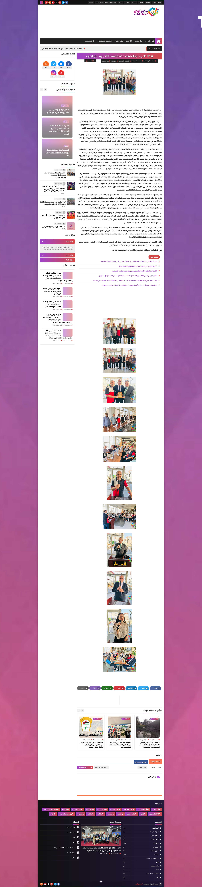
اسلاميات (89, 809)
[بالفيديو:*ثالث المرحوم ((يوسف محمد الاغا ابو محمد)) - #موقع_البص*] (71, 172)
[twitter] (63, 2)
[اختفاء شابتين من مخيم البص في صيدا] (71, 226)
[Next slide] (78, 710)
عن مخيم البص (157, 2)
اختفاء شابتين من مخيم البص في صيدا (54, 227)
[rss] (49, 2)
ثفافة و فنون (119, 41)
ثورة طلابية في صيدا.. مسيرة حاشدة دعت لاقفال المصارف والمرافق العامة (53, 204)
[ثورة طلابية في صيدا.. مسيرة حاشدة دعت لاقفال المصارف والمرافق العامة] (71, 201)
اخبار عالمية (101, 809)
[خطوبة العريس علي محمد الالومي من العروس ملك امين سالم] (67, 291)
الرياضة (64, 809)
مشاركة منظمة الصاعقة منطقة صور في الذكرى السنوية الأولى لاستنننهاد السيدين (59, 108)
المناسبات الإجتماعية (105, 41)
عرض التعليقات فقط (100, 767)
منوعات (79, 814)
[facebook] (66, 2)
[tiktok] (56, 2)
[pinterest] (53, 2)
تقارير (127, 41)
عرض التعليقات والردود (84, 767)
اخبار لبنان (114, 61)
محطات (110, 814)
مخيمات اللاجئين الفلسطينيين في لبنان (106, 2)
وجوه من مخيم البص (65, 814)
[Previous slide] (45, 89)
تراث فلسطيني (154, 814)
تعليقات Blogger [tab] (155, 761)
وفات (51, 814)
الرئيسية (148, 2)
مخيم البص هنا (71, 852)
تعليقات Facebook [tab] (140, 762)
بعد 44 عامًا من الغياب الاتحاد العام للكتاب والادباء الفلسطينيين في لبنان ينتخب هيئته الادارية (100, 48)
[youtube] (59, 2)
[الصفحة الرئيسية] (158, 41)
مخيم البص (138, 884)
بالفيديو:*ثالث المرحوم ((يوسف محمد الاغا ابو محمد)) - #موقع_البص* (55, 175)
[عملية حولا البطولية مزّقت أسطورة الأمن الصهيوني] (71, 215)
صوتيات (127, 2)
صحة (157, 869)
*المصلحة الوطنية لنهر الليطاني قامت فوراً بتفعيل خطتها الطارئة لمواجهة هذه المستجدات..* (150, 744)
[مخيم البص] (147, 12)
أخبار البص (155, 809)
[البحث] (41, 2)
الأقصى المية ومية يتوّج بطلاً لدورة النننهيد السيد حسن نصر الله (57, 131)
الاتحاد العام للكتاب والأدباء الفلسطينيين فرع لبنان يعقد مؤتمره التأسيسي (134, 271)
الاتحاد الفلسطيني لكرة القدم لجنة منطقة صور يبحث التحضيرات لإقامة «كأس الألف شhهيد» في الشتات (125, 280)
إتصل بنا (134, 2)
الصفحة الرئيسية (124, 61)
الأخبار (149, 41)
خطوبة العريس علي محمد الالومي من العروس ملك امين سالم (46, 48)
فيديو (120, 2)
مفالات (100, 814)
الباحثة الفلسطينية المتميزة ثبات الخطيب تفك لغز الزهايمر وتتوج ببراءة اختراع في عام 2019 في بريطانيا (54, 189)
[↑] (101, 881)
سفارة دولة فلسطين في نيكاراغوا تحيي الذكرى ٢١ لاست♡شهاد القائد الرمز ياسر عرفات (120, 744)
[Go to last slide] (82, 710)
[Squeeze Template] (160, 884)
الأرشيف (91, 2)
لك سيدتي (88, 41)
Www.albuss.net (115, 854)
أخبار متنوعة (105, 61)
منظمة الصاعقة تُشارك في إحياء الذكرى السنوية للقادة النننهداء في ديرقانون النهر (58, 152)
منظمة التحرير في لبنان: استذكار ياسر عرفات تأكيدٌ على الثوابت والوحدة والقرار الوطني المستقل (91, 744)
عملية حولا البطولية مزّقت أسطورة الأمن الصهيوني (53, 216)
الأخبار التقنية (76, 809)
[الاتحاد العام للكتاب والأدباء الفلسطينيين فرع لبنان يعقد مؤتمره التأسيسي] (67, 304)
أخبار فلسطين (128, 809)
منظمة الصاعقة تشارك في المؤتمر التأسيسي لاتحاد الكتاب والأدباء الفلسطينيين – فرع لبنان (129, 285)
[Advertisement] (78, 21)
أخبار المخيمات (142, 809)
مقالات (137, 41)
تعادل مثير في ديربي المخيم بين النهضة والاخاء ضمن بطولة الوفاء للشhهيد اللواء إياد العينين (128, 275)
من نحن (141, 2)
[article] (99, 700)
